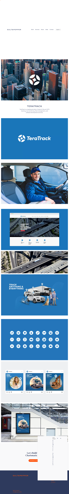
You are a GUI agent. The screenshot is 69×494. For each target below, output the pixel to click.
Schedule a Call (33, 460)
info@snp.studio (17, 491)
